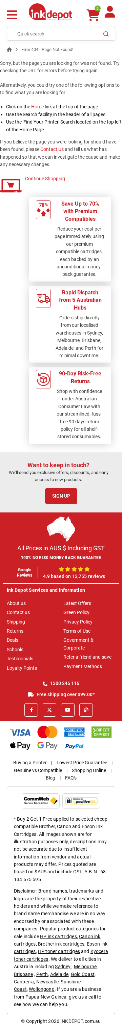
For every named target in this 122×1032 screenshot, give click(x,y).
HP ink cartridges (58, 936)
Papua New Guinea (46, 997)
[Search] (106, 34)
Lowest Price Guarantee (82, 762)
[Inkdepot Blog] (86, 710)
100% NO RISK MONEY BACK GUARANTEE (61, 557)
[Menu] (12, 16)
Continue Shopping (45, 178)
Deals (12, 640)
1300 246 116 (64, 683)
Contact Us (52, 149)
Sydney (62, 966)
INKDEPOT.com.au (80, 1021)
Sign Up (61, 496)
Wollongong (42, 989)
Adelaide (59, 974)
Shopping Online (89, 770)
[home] (9, 49)
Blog (50, 777)
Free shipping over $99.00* (65, 694)
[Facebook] (31, 710)
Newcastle (47, 981)
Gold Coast (83, 974)
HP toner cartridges (59, 951)
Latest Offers (77, 603)
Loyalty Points (22, 668)
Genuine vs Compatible (38, 770)
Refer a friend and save (87, 657)
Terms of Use (76, 631)
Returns (15, 631)
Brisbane (23, 974)
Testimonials (20, 658)
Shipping (16, 622)
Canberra (24, 981)
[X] (49, 710)
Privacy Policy (78, 622)
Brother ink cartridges (61, 944)
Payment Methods (82, 666)
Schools (15, 649)
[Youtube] (67, 710)
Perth (42, 974)
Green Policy (76, 612)
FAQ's (71, 777)
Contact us (18, 612)
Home (37, 106)
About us (16, 603)
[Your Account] (110, 14)
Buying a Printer (30, 762)
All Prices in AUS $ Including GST (61, 548)
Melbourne (85, 966)
